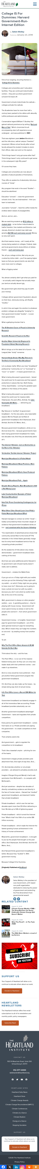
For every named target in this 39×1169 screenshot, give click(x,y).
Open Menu (35, 4)
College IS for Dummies (11, 83)
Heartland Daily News (19, 1092)
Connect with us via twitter (17, 1079)
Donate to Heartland (12, 991)
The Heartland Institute (10, 4)
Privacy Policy (20, 1162)
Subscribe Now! (10, 1023)
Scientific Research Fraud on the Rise (16, 336)
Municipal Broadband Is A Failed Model (16, 458)
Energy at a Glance (19, 1121)
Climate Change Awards (19, 1100)
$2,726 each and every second (19, 233)
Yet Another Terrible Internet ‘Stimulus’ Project (19, 453)
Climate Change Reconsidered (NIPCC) (19, 1105)
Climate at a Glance (19, 1113)
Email (14, 898)
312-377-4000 (19, 1070)
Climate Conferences (19, 1109)
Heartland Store (19, 1096)
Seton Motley (18, 32)
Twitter (18, 898)
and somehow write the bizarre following (21, 527)
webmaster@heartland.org (19, 1073)
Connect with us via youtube (22, 1079)
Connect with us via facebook (13, 1079)
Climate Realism (19, 1117)
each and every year (16, 250)
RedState (22, 867)
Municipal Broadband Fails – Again (15, 480)
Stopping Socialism (19, 1125)
